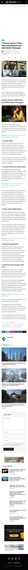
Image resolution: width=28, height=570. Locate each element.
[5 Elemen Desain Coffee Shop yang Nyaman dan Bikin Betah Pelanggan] (14, 69)
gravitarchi (8, 51)
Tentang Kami (16, 562)
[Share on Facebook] (4, 58)
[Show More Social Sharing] (25, 58)
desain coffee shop (6, 326)
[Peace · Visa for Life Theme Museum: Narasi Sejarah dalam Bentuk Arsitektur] (14, 396)
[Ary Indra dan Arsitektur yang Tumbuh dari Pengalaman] (5, 512)
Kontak (10, 562)
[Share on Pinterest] (15, 58)
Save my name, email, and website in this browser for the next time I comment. (13, 444)
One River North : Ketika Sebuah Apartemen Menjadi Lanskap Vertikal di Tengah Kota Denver (17, 518)
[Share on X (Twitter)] (10, 58)
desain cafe (21, 324)
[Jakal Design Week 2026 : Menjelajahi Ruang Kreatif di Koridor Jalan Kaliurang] (5, 471)
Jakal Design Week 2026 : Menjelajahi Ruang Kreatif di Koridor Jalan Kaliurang (18, 471)
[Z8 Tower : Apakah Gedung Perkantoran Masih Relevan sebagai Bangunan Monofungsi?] (14, 354)
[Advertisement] (14, 23)
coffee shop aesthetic (6, 324)
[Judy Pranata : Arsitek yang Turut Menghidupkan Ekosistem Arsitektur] (5, 487)
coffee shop (12, 322)
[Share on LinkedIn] (21, 58)
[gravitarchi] (14, 2)
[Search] (26, 2)
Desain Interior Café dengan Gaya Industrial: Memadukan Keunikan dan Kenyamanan (13, 185)
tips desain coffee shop (16, 326)
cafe (3, 322)
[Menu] (2, 2)
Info (3, 40)
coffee (7, 322)
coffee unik (15, 324)
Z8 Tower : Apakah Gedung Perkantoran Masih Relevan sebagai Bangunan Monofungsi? (17, 479)
